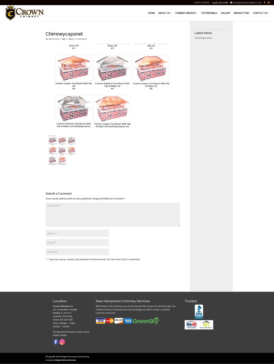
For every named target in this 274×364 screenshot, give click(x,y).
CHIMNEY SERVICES (185, 13)
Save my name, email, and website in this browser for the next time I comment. (94, 259)
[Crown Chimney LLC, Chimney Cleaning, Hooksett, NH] (199, 312)
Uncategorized (203, 37)
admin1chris (54, 39)
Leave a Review (201, 3)
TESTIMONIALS (209, 13)
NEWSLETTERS (241, 13)
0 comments (81, 39)
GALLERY (225, 13)
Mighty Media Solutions (65, 360)
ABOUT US (164, 13)
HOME (151, 13)
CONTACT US (260, 13)
